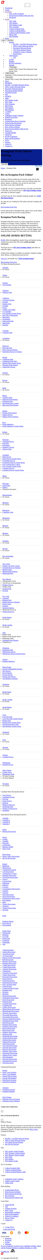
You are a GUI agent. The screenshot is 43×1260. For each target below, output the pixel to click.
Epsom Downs (7, 979)
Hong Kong (6, 854)
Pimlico (4, 487)
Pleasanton (5, 317)
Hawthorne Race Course (10, 403)
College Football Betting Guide (19, 33)
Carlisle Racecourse (8, 965)
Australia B (6, 822)
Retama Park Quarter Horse (11, 722)
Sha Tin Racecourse (9, 858)
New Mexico (6, 579)
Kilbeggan (5, 883)
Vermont (5, 747)
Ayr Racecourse (7, 956)
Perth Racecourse (8, 1023)
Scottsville (5, 940)
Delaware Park (7, 348)
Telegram (8, 1244)
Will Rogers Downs (8, 652)
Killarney (5, 885)
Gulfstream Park (7, 359)
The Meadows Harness (10, 678)
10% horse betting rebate (22, 247)
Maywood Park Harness (10, 405)
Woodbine (5, 810)
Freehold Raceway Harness (11, 568)
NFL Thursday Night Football (15, 1153)
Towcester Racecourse (9, 1046)
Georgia (5, 373)
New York (5, 596)
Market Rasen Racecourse (11, 1009)
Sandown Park (7, 1034)
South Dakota (6, 707)
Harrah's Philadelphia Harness (12, 669)
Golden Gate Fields (8, 310)
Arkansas (5, 290)
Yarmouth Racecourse (9, 1061)
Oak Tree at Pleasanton (10, 315)
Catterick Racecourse (9, 969)
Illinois (4, 396)
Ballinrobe (5, 866)
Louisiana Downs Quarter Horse (13, 470)
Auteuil (4, 839)
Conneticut (6, 338)
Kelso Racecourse (8, 1000)
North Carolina (7, 625)
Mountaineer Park (8, 774)
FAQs (7, 140)
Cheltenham (6, 971)
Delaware (5, 346)
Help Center (34, 1129)
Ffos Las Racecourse (9, 984)
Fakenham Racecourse (9, 982)
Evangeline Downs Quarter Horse (13, 462)
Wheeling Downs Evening (11, 1099)
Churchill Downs (8, 441)
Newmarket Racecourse (10, 1017)
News (7, 38)
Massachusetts (7, 495)
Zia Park (5, 591)
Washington (6, 763)
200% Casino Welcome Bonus (23, 46)
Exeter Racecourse (8, 981)
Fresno (4, 308)
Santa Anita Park (7, 321)
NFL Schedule (14, 27)
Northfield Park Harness (10, 640)
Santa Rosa (6, 323)
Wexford (5, 910)
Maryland (5, 484)
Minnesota (5, 510)
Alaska (4, 275)
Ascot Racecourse (8, 954)
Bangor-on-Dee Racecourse (11, 958)
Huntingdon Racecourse (10, 998)
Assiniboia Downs (8, 797)
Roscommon (6, 900)
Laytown (5, 887)
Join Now (10, 40)
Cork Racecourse (8, 872)
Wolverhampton (7, 1057)
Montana (5, 533)
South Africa (6, 931)
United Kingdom (8, 950)
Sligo (4, 902)
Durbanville (6, 933)
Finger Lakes (6, 604)
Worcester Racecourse (9, 1059)
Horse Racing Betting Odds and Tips (21, 15)
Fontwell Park (7, 986)
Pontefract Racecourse (9, 1026)
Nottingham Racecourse (10, 1021)
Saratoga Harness (8, 608)
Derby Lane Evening (9, 1072)
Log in (3, 40)
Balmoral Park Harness (10, 399)
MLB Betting (13, 36)
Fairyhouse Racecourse (10, 877)
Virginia (5, 755)
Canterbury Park (7, 512)
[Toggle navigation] (27, 5)
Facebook (8, 1240)
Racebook (12, 17)
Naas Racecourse (8, 895)
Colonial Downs (7, 757)
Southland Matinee (8, 1091)
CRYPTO (8, 135)
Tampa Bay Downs (8, 367)
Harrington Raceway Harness (12, 352)
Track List (8, 131)
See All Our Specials (12, 1144)
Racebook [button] (8, 12)
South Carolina (7, 700)
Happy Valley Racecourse (11, 856)
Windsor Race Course (9, 1055)
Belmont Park (6, 600)
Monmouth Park (7, 573)
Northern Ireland (7, 921)
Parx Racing (6, 671)
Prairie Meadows (8, 424)
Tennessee (5, 684)
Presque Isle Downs (9, 677)
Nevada (5, 548)
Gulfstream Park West (9, 361)
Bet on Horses (9, 1196)
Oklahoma (5, 648)
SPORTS (8, 96)
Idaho (4, 388)
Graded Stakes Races (12, 1190)
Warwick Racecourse (9, 1049)
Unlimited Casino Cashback (22, 52)
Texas (4, 715)
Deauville (5, 843)
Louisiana (5, 455)
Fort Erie (5, 799)
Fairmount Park (7, 401)
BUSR (3, 240)
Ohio (4, 633)
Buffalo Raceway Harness (11, 602)
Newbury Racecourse (9, 1013)
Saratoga (5, 606)
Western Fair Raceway (9, 808)
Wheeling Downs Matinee (11, 1101)
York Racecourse (8, 1063)
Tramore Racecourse (9, 908)
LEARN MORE (10, 133)
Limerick (5, 891)
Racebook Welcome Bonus (22, 48)
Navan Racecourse (8, 896)
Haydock (5, 992)
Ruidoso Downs (7, 585)
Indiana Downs (7, 415)
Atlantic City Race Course (11, 566)
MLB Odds (13, 34)
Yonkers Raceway (8, 612)
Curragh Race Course (9, 873)
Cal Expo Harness (8, 300)
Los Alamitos (6, 311)
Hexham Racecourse (9, 996)
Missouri (5, 526)
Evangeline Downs (8, 461)
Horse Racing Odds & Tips (14, 1198)
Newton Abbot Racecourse (11, 1019)
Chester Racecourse (8, 975)
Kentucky (5, 440)
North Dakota (6, 617)
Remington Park (7, 650)
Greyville (5, 937)
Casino (7, 10)
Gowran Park (6, 881)
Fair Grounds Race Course (11, 464)
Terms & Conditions (11, 1216)
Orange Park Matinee (9, 1078)
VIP (14, 57)
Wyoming (5, 784)
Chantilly (5, 841)
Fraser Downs (7, 801)
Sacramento (6, 319)
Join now (4, 258)
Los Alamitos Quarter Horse (11, 313)
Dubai (4, 830)
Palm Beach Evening (9, 1080)
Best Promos (17, 54)
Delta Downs (6, 457)
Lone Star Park (7, 717)
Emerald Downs (7, 765)
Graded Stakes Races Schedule (15, 121)
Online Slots (9, 1183)
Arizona (5, 283)
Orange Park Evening (9, 1076)
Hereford (5, 994)
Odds (7, 98)
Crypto (11, 59)
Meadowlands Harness (9, 571)
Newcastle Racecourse (9, 1015)
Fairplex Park (6, 304)
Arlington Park (7, 397)
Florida (4, 357)
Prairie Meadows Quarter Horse (12, 426)
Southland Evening (8, 1089)
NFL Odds (12, 21)
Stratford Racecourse (9, 1040)
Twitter (7, 1242)
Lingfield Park (7, 1005)
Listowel (5, 893)
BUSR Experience (15, 63)
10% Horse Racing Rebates (14, 1142)
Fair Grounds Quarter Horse (11, 466)
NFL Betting (13, 23)
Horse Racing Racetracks (13, 123)
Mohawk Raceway (8, 805)
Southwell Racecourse (9, 1038)
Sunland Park (6, 589)
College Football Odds (16, 29)
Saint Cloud (6, 849)
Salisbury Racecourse (9, 1032)
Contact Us (8, 146)
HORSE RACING (11, 117)
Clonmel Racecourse (9, 870)
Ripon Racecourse (8, 1030)
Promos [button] (11, 42)
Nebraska (5, 541)
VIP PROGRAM (10, 92)
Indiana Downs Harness (10, 417)
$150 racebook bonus (26, 258)
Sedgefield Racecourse (9, 1036)
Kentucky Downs (8, 447)
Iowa (4, 422)
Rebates (11, 61)
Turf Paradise (6, 285)
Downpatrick (6, 925)
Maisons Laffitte (7, 847)
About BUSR (9, 1205)
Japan (4, 916)
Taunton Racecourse (9, 1042)
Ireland (4, 864)
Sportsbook (9, 8)
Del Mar (5, 302)
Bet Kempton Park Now (9, 207)
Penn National (7, 673)
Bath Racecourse (8, 960)
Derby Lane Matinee (9, 1074)
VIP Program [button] (13, 56)
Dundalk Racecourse (9, 875)
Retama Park (6, 721)
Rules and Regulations (12, 138)
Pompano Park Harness (10, 365)
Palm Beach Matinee (9, 1082)
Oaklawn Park (7, 292)
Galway (5, 879)
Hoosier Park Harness (9, 413)
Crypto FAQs (9, 1227)
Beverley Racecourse (9, 961)
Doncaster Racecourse (9, 977)
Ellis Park (5, 443)
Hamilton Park (7, 990)
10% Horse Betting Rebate (22, 50)
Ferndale (5, 306)
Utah (4, 740)
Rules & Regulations (12, 1214)
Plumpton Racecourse (9, 1025)
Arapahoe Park (7, 332)
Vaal (3, 944)
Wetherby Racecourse (9, 1051)
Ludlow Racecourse (9, 1007)
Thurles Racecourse (8, 904)
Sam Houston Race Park (10, 724)
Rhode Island (6, 692)
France (4, 837)
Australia (5, 818)
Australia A (6, 820)
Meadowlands (7, 570)
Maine (4, 476)
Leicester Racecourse (9, 1003)
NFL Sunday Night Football (14, 1151)
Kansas (4, 432)
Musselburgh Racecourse (10, 1011)
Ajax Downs (6, 795)
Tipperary (5, 906)
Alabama (5, 267)
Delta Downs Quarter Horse (11, 459)
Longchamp (6, 845)
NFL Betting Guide (15, 25)
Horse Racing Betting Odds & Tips (16, 129)
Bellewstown (6, 868)
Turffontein (6, 942)
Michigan (5, 503)
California (5, 298)
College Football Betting (17, 31)
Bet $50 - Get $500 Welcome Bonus (25, 44)
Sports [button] (7, 19)
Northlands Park (7, 807)
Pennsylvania (6, 667)
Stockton (5, 325)
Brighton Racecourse (9, 963)
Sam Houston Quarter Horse (11, 726)
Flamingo (5, 935)
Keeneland (5, 445)
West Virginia (6, 770)
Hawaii (4, 380)
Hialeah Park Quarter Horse (11, 363)
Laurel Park (6, 485)
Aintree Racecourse (8, 952)
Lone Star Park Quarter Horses (12, 719)
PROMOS (8, 83)
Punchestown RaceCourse (11, 898)
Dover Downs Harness (10, 350)
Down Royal (6, 923)
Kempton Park (7, 1002)
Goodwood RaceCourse (10, 988)
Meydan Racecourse (9, 831)
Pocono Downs (7, 675)
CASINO (8, 112)
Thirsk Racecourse (8, 1044)
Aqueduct (5, 598)
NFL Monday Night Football (14, 1155)
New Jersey (6, 564)
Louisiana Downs (8, 468)
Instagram (8, 1238)
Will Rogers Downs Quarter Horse (13, 654)
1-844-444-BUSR (9, 1229)
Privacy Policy (10, 1218)
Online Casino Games (12, 1181)
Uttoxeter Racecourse (9, 1047)
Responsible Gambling (12, 1212)
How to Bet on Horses (16, 14)
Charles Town (7, 772)
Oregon (4, 659)
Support (11, 65)
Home (3, 168)
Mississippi (6, 518)
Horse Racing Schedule (13, 125)
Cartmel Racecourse (9, 967)
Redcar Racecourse (8, 1028)
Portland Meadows (8, 661)
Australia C (6, 824)
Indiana (4, 411)
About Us (8, 144)
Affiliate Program (10, 1208)
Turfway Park (6, 449)
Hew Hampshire (7, 556)
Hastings (5, 803)
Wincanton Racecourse (10, 1053)
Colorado (5, 331)
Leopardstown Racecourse (11, 889)
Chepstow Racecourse (9, 973)
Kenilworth (6, 938)
